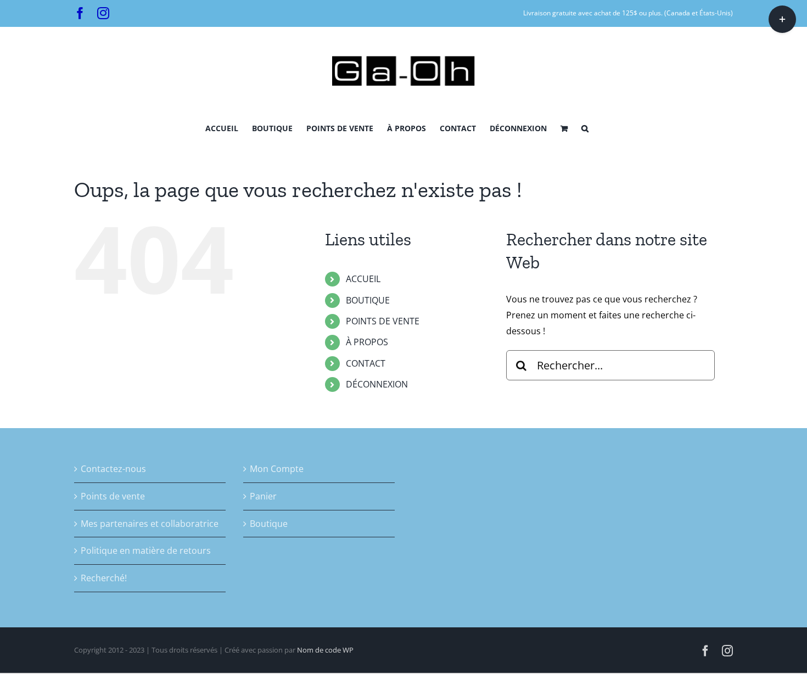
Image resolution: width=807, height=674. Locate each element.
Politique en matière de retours (146, 550)
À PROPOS (367, 342)
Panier (263, 496)
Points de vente (113, 496)
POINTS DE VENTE (382, 321)
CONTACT (365, 363)
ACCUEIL (363, 279)
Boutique (269, 524)
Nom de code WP (325, 650)
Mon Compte (277, 469)
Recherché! (104, 578)
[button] (585, 127)
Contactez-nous (113, 469)
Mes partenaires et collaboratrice (149, 524)
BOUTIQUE (368, 300)
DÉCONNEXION (377, 384)
